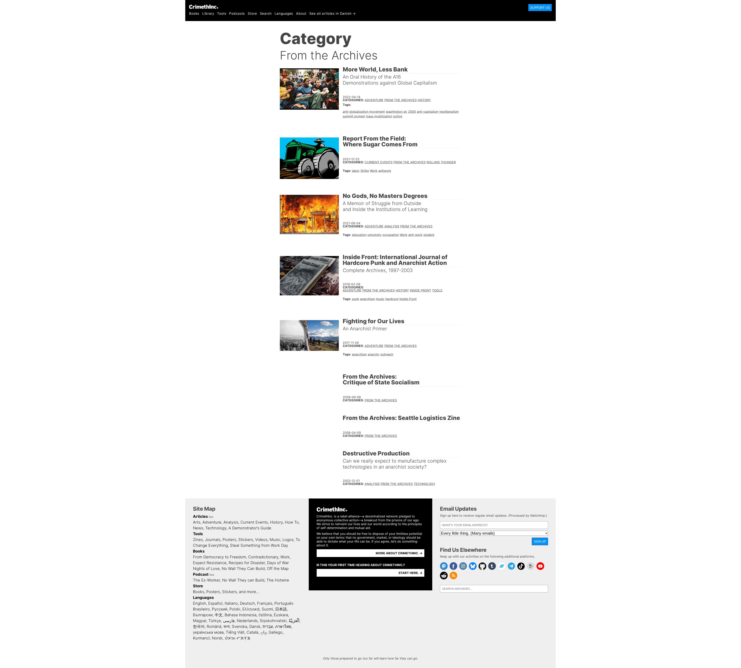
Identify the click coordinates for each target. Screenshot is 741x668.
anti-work (415, 235)
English (199, 603)
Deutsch (247, 603)
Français (264, 603)
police (397, 116)
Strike (364, 171)
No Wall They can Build (243, 580)
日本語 (281, 609)
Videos (261, 539)
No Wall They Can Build (243, 568)
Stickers (245, 539)
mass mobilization (379, 116)
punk (355, 299)
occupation (390, 235)
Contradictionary (263, 557)
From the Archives (400, 100)
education (359, 235)
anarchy (373, 354)
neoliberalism (449, 112)
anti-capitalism (427, 112)
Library (208, 13)
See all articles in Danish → (332, 13)
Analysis (391, 226)
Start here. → (410, 573)
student (428, 235)
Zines (198, 539)
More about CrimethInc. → (399, 553)
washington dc (396, 112)
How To (292, 522)
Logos (288, 539)
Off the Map (278, 568)
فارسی (229, 620)
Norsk (217, 638)
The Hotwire (277, 580)
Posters (229, 539)
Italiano (231, 603)
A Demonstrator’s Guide (249, 528)
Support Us (540, 7)
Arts (196, 522)
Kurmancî (201, 638)
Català (252, 632)
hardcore (391, 299)
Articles (200, 516)
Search (266, 13)
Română (214, 626)
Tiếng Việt (235, 632)
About (301, 13)
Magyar (199, 620)
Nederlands (247, 620)
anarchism (367, 299)
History (424, 100)
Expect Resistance (210, 562)
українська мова (208, 632)
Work (373, 171)
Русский (219, 609)
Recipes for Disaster (247, 562)
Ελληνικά (251, 609)
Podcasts (237, 13)
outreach (386, 354)
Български (203, 615)
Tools (221, 13)
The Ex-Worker (206, 580)
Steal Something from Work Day (259, 545)
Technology (424, 484)
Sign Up (540, 541)
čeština (265, 615)
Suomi (267, 609)
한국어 (199, 626)
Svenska (239, 626)
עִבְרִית (268, 626)
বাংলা (226, 626)
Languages (284, 13)
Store (252, 13)
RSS (211, 516)
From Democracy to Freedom (219, 557)
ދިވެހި (263, 632)
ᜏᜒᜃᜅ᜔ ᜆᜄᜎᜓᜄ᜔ (237, 638)
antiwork (384, 171)
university (374, 235)
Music (275, 539)
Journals (212, 539)
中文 (218, 615)
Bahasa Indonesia (240, 615)
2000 (412, 112)
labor (356, 171)
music (380, 299)
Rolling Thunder (441, 162)
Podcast (201, 574)
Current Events (378, 162)
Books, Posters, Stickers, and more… (226, 591)
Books (194, 13)
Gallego (276, 632)
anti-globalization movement (364, 112)
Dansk (255, 626)
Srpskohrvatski (273, 620)
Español (215, 603)
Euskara (281, 615)
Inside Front (420, 290)
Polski (234, 609)
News (198, 528)
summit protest (354, 116)
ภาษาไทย (283, 626)
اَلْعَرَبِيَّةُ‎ (294, 620)
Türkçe (214, 620)
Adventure (374, 100)
